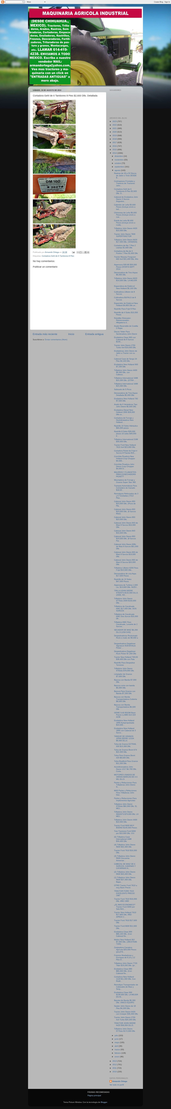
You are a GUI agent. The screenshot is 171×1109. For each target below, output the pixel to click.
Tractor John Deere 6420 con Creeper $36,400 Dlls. (126, 1013)
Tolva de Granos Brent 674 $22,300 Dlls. (125, 751)
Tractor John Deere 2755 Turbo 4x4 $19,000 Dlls (125, 346)
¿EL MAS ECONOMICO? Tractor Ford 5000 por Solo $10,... (124, 907)
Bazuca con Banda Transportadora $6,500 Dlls (125, 707)
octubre (118, 163)
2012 (114, 1065)
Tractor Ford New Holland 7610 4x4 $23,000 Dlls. (125, 446)
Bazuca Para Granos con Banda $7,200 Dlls (124, 692)
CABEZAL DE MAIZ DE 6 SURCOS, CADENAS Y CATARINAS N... (125, 866)
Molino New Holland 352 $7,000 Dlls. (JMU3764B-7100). (125, 942)
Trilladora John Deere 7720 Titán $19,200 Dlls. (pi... (125, 964)
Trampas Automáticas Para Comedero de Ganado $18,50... (125, 488)
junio (117, 1039)
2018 (114, 139)
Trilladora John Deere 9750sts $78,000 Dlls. (124, 670)
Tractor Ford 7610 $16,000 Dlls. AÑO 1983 (125, 900)
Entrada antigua (94, 334)
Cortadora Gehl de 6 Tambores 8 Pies (58, 256)
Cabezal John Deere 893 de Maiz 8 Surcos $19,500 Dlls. (126, 554)
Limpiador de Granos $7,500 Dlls (123, 675)
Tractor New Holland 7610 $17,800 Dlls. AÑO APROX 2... (125, 915)
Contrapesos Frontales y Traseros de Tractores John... (124, 183)
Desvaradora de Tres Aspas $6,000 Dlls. (126, 274)
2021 (114, 128)
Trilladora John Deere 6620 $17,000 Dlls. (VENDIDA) (125, 241)
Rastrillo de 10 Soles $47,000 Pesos (122, 580)
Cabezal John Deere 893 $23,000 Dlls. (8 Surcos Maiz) (125, 511)
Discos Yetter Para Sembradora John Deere (125, 333)
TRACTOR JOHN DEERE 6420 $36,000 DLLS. (125, 1024)
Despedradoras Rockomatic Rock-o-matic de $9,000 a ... (126, 638)
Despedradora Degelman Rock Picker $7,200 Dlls (125, 652)
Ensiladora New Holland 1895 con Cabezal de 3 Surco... (125, 730)
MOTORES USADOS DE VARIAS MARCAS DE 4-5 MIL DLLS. (125, 777)
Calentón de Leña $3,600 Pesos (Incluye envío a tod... (125, 207)
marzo (118, 1050)
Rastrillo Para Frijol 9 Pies (125, 309)
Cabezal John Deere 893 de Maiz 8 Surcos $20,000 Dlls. (126, 562)
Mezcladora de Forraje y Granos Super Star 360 (125, 481)
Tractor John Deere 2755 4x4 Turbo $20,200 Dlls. (125, 1018)
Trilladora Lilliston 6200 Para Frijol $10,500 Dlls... (126, 569)
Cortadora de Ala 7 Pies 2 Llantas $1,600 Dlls (125, 247)
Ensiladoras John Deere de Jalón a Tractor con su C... (125, 353)
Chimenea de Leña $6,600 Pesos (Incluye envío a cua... (125, 215)
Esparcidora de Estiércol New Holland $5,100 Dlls (125, 287)
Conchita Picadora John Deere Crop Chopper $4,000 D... (124, 466)
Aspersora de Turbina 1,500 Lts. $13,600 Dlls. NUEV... (126, 586)
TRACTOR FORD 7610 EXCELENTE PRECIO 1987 (124, 893)
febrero (118, 1053)
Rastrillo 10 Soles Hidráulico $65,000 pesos (126, 427)
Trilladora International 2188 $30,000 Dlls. (126, 440)
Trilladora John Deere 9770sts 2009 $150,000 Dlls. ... (125, 601)
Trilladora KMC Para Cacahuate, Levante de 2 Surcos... (125, 624)
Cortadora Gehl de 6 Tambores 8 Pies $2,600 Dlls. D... (125, 191)
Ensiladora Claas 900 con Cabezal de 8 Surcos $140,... (125, 339)
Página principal (94, 1096)
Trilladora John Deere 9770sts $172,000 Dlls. (124, 1030)
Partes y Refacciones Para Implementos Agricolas (125, 799)
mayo (117, 1042)
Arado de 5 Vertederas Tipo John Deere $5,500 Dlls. (125, 405)
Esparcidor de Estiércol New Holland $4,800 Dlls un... (126, 304)
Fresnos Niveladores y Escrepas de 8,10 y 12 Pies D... (124, 957)
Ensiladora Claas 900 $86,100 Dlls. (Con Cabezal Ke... (123, 934)
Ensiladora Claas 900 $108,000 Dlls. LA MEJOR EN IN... (126, 994)
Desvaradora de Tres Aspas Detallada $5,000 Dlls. (126, 394)
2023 (114, 121)
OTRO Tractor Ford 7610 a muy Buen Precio (125, 886)
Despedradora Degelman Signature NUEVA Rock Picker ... (125, 646)
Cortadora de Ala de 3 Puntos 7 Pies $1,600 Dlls (126, 252)
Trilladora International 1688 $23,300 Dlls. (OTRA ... (126, 379)
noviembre (119, 160)
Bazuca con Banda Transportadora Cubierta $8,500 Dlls (125, 699)
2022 (114, 125)
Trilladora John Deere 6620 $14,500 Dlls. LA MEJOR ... (125, 280)
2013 (114, 1061)
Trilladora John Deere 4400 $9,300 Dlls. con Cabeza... (125, 372)
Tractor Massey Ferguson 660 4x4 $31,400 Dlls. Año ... (126, 259)
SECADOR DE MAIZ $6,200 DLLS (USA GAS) (126, 631)
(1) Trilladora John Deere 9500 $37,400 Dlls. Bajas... (124, 880)
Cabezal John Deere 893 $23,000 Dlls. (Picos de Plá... (125, 503)
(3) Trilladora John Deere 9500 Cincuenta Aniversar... (124, 858)
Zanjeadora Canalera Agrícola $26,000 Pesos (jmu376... (125, 949)
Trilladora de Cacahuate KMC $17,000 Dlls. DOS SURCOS (125, 608)
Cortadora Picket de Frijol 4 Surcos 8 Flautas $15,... (125, 452)
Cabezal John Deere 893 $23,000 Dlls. (124, 518)
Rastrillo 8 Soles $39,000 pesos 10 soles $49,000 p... (125, 433)
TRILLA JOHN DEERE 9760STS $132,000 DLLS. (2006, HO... (126, 593)
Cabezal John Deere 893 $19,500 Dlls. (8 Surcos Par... (125, 538)
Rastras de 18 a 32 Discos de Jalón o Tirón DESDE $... (125, 175)
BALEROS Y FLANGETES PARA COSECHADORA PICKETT (125, 474)
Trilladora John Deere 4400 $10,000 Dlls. (125, 821)
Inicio (71, 334)
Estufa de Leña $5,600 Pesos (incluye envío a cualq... (124, 223)
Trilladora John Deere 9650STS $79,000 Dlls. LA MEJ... (126, 814)
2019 (114, 136)
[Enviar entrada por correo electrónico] (73, 252)
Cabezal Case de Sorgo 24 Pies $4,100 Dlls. (125, 360)
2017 (114, 142)
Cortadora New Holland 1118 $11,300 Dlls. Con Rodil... (125, 979)
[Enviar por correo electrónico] (78, 252)
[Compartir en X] (83, 252)
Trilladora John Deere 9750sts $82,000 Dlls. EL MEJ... (125, 806)
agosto (118, 170)
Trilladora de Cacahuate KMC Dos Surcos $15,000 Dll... (126, 616)
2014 (114, 153)
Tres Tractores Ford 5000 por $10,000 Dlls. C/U (125, 832)
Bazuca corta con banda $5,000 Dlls (124, 687)
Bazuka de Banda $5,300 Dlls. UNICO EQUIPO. (124, 1001)
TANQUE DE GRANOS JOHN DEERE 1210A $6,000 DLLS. (124, 738)
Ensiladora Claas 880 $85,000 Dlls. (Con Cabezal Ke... (123, 971)
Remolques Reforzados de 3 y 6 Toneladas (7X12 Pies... (126, 496)
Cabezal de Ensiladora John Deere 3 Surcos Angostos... (126, 199)
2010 (114, 1072)
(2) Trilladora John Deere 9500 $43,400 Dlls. (124, 873)
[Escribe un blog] (80, 252)
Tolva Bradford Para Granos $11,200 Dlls (126, 762)
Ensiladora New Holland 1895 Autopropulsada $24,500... (124, 723)
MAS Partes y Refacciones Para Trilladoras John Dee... (125, 793)
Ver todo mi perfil (117, 1085)
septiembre (120, 167)
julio (116, 1036)
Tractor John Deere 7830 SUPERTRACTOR (124, 235)
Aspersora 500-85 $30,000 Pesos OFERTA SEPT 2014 (125, 267)
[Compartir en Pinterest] (88, 252)
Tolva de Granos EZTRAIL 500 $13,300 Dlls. (125, 745)
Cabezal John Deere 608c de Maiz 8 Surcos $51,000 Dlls (126, 546)
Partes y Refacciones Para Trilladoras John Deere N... (125, 785)
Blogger (104, 1102)
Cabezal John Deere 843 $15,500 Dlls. (124, 532)
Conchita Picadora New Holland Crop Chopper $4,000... (124, 458)
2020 (114, 132)
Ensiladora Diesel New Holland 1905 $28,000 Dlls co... (124, 412)
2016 (114, 146)
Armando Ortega (119, 1081)
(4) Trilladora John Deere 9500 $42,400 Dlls (124, 846)
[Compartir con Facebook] (85, 252)
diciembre (119, 156)
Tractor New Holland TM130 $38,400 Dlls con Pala (126, 658)
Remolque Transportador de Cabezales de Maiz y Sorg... (126, 987)
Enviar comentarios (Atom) (56, 340)
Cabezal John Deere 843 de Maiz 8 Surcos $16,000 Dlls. (126, 525)
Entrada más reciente (45, 334)
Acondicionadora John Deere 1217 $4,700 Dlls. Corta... (125, 769)
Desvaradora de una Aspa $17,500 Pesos (125, 575)
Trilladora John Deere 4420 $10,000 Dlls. (125, 229)
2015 (114, 150)
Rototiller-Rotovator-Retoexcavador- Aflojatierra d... (122, 320)
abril (117, 1046)
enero (117, 1057)
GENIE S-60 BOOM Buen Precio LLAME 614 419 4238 (125, 715)
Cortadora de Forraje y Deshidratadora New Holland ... (123, 420)
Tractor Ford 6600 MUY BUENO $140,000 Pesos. (125, 827)
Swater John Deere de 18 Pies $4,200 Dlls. (125, 1007)
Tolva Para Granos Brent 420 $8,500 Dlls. (124, 756)
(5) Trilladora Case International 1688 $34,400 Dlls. (122, 839)
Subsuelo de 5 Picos (122, 389)
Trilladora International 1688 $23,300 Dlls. (126, 385)
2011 (114, 1068)
